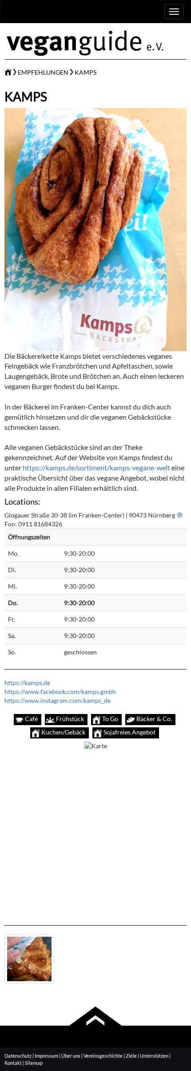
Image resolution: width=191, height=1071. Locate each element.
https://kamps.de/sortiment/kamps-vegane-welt (96, 467)
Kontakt (13, 1063)
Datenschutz (18, 1056)
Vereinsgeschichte (103, 1056)
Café (31, 718)
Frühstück (69, 718)
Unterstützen (154, 1056)
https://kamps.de (27, 682)
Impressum (46, 1056)
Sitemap (34, 1063)
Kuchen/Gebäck (62, 732)
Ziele (131, 1056)
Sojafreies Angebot (128, 732)
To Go (109, 718)
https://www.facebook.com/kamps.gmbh (60, 691)
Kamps (85, 72)
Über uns (70, 1056)
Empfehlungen (43, 72)
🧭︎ (179, 515)
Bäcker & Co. (153, 718)
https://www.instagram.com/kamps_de (57, 700)
